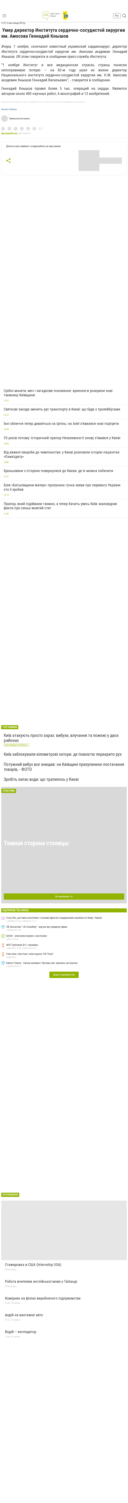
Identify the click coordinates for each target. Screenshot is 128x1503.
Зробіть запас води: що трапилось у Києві (41, 779)
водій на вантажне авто (24, 1315)
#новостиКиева (9, 109)
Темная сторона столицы (36, 843)
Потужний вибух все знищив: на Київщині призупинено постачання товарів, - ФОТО (64, 767)
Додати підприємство (64, 974)
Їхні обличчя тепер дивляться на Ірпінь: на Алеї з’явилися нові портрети (61, 423)
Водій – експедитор (20, 1332)
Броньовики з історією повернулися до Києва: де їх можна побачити (58, 471)
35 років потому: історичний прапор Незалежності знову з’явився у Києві (62, 438)
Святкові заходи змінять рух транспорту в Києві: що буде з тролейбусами (62, 409)
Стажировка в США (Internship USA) (33, 1264)
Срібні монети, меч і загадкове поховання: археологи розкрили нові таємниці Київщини (58, 393)
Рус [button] (117, 15)
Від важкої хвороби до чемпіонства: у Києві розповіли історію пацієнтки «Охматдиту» (61, 454)
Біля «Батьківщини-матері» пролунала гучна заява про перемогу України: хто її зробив (62, 487)
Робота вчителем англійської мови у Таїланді (41, 1281)
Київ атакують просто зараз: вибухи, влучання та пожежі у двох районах (61, 738)
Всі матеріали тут (64, 896)
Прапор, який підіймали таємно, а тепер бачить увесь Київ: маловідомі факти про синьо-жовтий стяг (60, 506)
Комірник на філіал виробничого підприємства (43, 1298)
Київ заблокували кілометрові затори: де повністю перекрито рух (63, 754)
